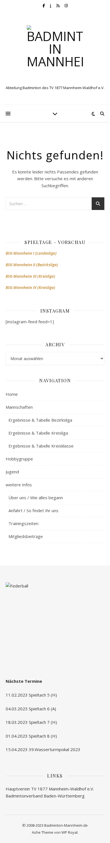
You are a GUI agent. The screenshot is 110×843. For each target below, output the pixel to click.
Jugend (12, 471)
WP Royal (69, 832)
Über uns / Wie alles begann (35, 497)
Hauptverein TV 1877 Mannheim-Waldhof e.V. (50, 789)
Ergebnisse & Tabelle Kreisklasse (41, 446)
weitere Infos (19, 484)
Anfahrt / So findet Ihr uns (33, 510)
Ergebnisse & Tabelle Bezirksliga (40, 420)
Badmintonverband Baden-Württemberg (45, 796)
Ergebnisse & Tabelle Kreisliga (38, 433)
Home (12, 394)
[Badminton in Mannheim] (55, 53)
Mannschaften (19, 407)
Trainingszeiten (23, 523)
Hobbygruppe (19, 459)
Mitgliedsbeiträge (25, 536)
